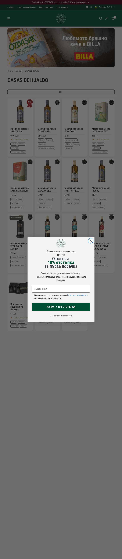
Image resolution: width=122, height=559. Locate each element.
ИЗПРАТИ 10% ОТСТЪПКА (61, 306)
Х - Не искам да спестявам (61, 316)
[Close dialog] (90, 240)
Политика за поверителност (77, 295)
